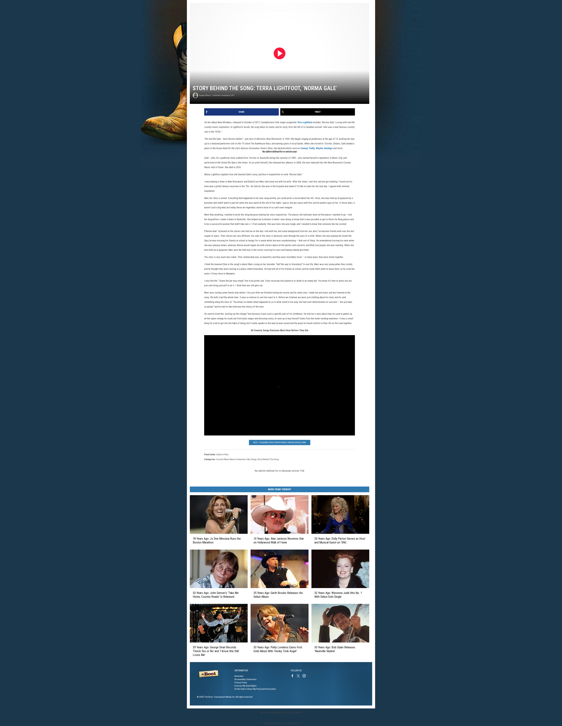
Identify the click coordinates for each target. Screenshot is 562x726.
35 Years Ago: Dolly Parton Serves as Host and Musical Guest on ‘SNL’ (339, 540)
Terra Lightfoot (304, 122)
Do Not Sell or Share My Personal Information (255, 689)
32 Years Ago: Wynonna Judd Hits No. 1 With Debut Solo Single (338, 594)
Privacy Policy (240, 682)
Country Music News (225, 459)
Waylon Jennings (324, 148)
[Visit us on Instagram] (305, 676)
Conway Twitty (307, 148)
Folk (248, 459)
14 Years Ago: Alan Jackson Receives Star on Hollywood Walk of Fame (278, 540)
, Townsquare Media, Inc (224, 697)
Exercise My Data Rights (245, 686)
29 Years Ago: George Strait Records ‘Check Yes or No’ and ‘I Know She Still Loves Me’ (216, 651)
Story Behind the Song (268, 459)
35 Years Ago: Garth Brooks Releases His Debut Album (278, 594)
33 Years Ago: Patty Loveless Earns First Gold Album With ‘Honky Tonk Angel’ (277, 649)
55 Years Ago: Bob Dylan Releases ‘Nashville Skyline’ (334, 649)
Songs (254, 459)
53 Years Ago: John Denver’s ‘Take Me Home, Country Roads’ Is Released (216, 594)
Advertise (238, 676)
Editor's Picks (222, 454)
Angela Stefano (205, 95)
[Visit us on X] (299, 676)
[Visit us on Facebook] (294, 676)
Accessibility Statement (245, 679)
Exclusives (240, 459)
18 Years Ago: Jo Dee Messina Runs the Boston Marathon (217, 540)
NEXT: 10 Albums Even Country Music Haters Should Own (279, 442)
